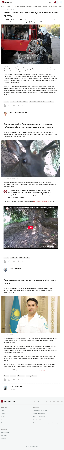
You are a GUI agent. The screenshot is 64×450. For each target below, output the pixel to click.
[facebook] (46, 401)
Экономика (4, 419)
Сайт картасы (5, 432)
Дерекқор (44, 6)
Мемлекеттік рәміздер (39, 416)
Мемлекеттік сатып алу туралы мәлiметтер (45, 423)
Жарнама (3, 438)
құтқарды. (44, 370)
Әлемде (3, 423)
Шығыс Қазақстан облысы (19, 102)
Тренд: (3, 6)
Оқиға (6, 102)
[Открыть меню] (61, 2)
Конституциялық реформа (24, 6)
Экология (14, 257)
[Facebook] (18, 105)
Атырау (13, 376)
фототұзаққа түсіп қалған (41, 201)
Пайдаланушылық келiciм (40, 410)
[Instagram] (5, 105)
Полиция (21, 376)
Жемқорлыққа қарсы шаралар (41, 419)
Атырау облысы (31, 376)
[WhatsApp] (9, 105)
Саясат (3, 413)
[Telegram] (13, 105)
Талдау (3, 416)
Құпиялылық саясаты (39, 413)
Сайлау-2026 (9, 6)
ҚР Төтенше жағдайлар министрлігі (41, 102)
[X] (22, 105)
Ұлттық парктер (24, 257)
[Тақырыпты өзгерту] (56, 2)
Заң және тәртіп (52, 6)
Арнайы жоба (37, 6)
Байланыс (4, 435)
